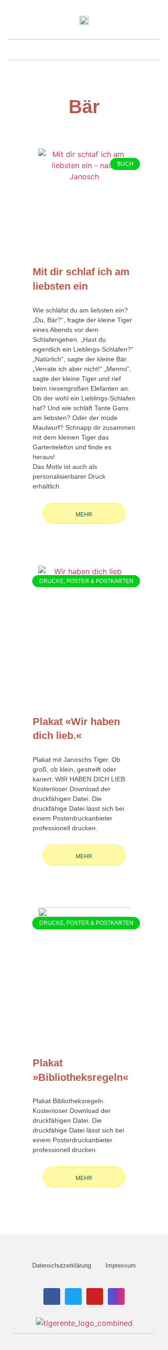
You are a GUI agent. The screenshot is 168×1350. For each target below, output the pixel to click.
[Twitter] (73, 1296)
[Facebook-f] (51, 1296)
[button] (84, 47)
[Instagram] (116, 1296)
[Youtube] (94, 1296)
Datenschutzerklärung (61, 1265)
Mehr (84, 514)
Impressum (120, 1265)
